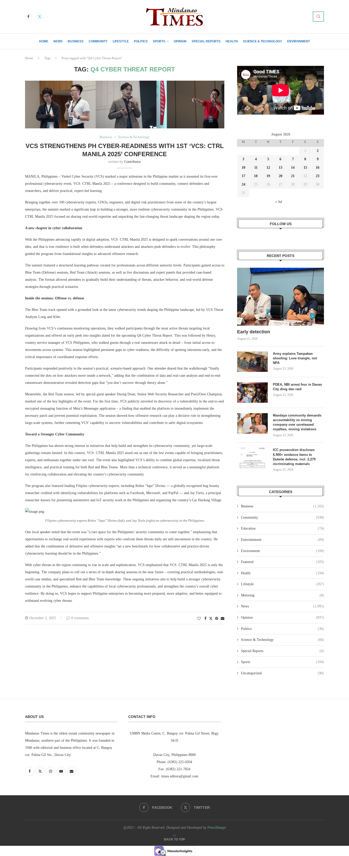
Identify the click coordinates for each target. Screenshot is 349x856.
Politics (141, 41)
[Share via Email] (222, 619)
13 (280, 167)
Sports (159, 41)
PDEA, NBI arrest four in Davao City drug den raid (297, 387)
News (58, 41)
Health (232, 41)
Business (76, 41)
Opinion (180, 41)
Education (282, 528)
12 (268, 167)
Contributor (132, 162)
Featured (282, 562)
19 (268, 176)
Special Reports (206, 41)
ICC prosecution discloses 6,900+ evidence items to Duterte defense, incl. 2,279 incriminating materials (294, 457)
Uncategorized (282, 673)
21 (293, 176)
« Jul (278, 202)
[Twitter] (39, 16)
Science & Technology (262, 41)
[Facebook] (28, 16)
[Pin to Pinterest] (216, 619)
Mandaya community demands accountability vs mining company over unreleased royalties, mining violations (297, 422)
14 (293, 167)
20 (280, 176)
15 (305, 167)
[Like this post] (199, 619)
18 (256, 176)
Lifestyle (121, 41)
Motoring (282, 595)
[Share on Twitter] (211, 618)
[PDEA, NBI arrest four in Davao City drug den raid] (252, 392)
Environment (298, 41)
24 (243, 184)
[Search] (318, 16)
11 (256, 167)
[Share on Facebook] (205, 619)
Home (43, 41)
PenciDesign (216, 827)
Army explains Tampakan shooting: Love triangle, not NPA (295, 358)
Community (98, 41)
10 (243, 167)
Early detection (254, 331)
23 (317, 176)
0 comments (80, 618)
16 (317, 167)
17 (243, 176)
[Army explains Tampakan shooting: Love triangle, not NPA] (252, 361)
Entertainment (282, 540)
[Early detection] (280, 297)
